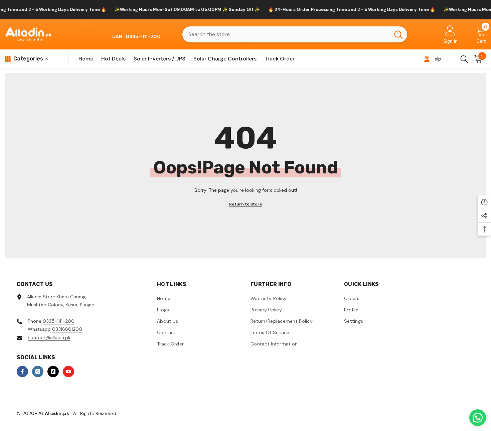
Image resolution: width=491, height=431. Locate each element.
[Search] (294, 34)
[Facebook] (22, 371)
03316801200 (67, 329)
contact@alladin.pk (49, 337)
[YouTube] (68, 371)
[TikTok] (53, 371)
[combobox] (286, 34)
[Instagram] (37, 371)
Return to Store (245, 204)
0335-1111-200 (58, 321)
